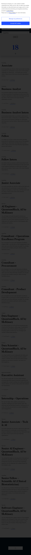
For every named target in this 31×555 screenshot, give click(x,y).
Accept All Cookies (15, 23)
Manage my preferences (15, 18)
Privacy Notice (12, 12)
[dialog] (15, 14)
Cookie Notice (9, 10)
